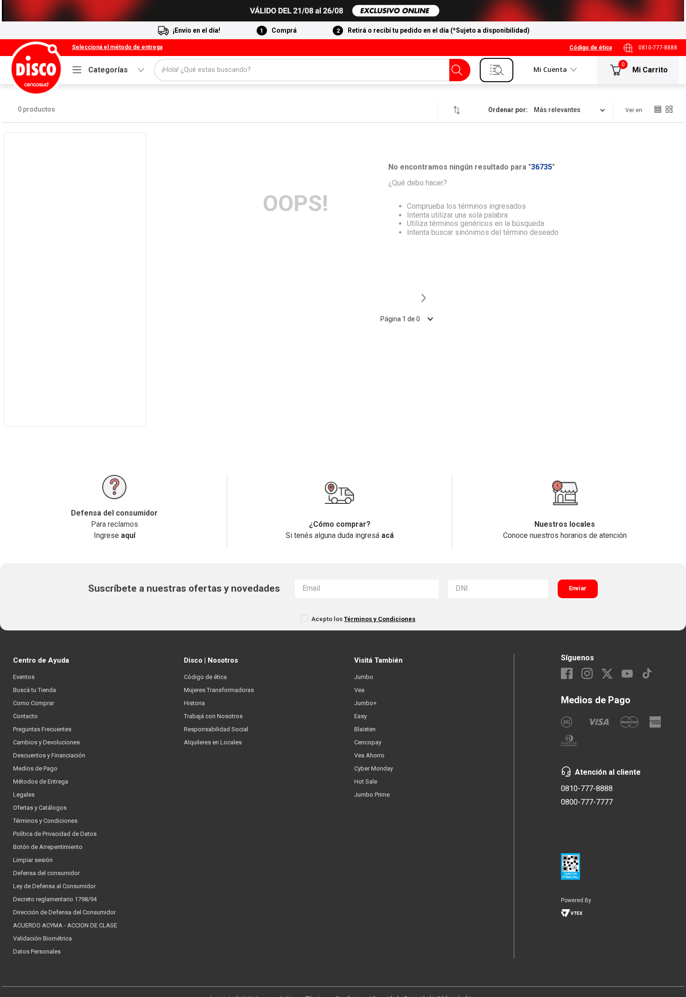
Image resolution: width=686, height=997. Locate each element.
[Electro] (343, 10)
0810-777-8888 (657, 47)
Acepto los (363, 618)
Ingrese (114, 535)
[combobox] (312, 70)
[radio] (657, 109)
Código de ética (590, 47)
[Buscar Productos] (456, 70)
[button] (117, 47)
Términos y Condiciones (379, 618)
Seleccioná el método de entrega (117, 47)
